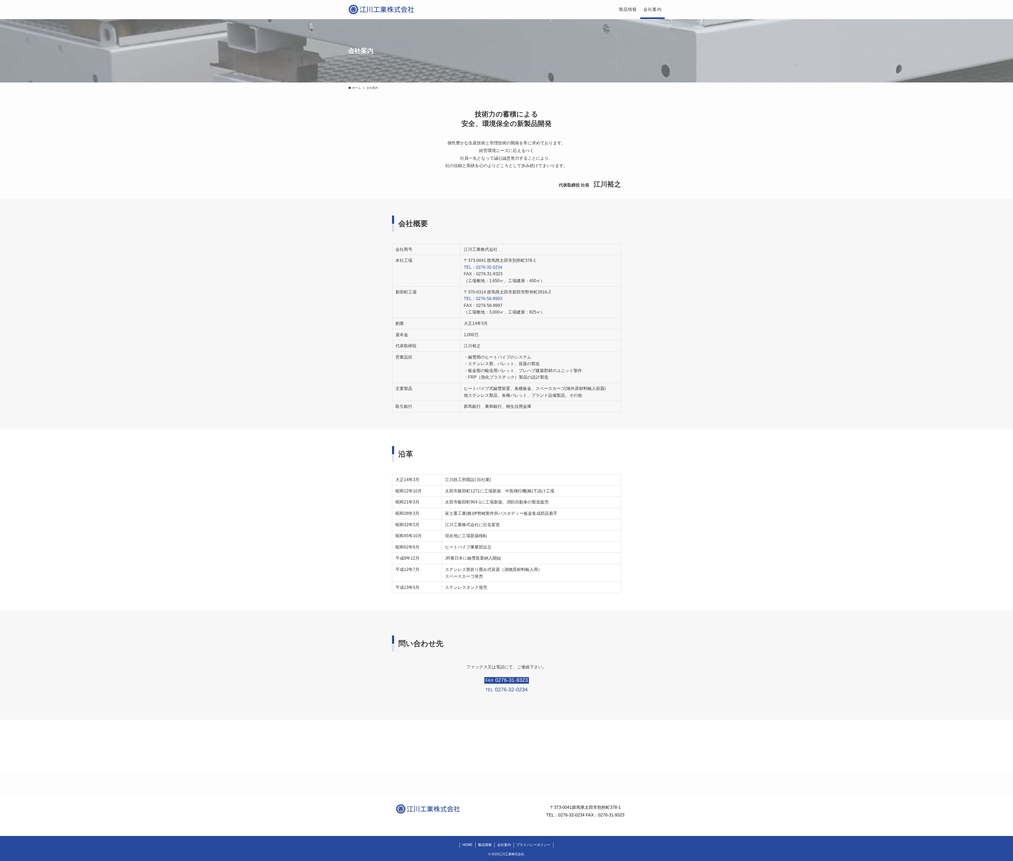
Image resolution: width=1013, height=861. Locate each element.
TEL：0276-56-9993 (483, 298)
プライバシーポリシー (533, 845)
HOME (467, 845)
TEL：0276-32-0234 (483, 267)
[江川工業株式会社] (381, 9)
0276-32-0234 (571, 815)
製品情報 (485, 845)
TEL (506, 690)
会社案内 (504, 845)
